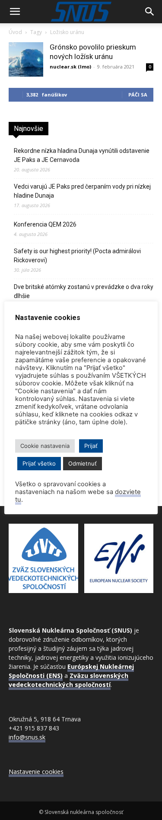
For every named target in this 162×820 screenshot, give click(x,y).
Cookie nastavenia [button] (45, 445)
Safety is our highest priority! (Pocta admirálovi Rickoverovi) (77, 256)
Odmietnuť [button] (82, 463)
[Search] (150, 11)
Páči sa (137, 94)
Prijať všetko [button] (39, 463)
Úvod (15, 32)
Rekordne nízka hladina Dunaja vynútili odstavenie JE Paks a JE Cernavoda (81, 155)
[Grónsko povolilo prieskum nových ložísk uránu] (26, 59)
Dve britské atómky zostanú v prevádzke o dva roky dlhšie (83, 291)
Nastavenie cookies (36, 771)
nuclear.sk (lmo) (70, 66)
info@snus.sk (27, 737)
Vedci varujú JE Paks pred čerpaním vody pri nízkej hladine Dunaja (82, 191)
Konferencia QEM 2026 (45, 224)
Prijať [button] (91, 445)
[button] (15, 11)
